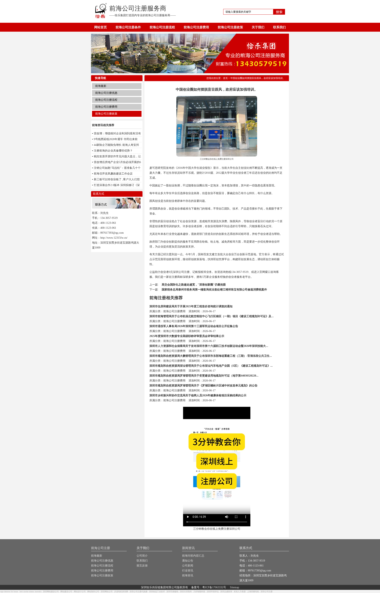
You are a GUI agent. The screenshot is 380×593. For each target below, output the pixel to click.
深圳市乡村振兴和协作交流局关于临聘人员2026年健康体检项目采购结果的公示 (197, 395)
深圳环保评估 (213, 591)
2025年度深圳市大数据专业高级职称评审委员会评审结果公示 (186, 336)
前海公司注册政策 (230, 27)
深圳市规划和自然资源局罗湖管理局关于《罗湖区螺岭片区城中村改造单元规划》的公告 (203, 385)
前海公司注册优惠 (106, 92)
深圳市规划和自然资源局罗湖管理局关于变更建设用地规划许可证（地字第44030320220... (203, 375)
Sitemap (234, 587)
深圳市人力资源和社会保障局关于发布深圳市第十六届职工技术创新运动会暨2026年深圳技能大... (208, 345)
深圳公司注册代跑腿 (138, 591)
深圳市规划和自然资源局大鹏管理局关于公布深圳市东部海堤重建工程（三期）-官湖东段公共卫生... (210, 355)
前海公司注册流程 (162, 27)
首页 (225, 78)
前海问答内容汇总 (193, 555)
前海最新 (100, 85)
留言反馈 (142, 565)
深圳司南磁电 (172, 591)
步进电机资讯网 (121, 591)
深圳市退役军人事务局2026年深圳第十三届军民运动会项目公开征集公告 (193, 326)
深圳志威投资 (226, 591)
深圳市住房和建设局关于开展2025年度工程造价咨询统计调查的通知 (191, 306)
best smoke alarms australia (30, 591)
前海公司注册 (100, 548)
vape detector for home (9, 591)
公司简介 (142, 555)
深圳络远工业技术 (157, 591)
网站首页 (100, 27)
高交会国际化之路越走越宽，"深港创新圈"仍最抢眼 (194, 284)
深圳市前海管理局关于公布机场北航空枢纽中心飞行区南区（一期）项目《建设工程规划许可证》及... (211, 316)
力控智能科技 (199, 591)
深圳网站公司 (107, 591)
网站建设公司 (66, 591)
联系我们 (279, 27)
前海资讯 (187, 575)
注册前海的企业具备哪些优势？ (113, 150)
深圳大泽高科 (186, 591)
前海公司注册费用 (196, 27)
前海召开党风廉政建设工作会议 (113, 173)
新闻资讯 (188, 548)
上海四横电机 (253, 591)
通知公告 (187, 560)
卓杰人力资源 (240, 591)
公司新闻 (187, 565)
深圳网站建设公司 (51, 591)
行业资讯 (187, 570)
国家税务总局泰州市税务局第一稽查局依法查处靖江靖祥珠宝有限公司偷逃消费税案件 (214, 289)
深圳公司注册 (267, 591)
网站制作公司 (93, 591)
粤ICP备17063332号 (214, 587)
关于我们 (258, 27)
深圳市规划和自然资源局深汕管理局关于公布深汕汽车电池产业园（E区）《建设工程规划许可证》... (211, 365)
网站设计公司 (80, 591)
